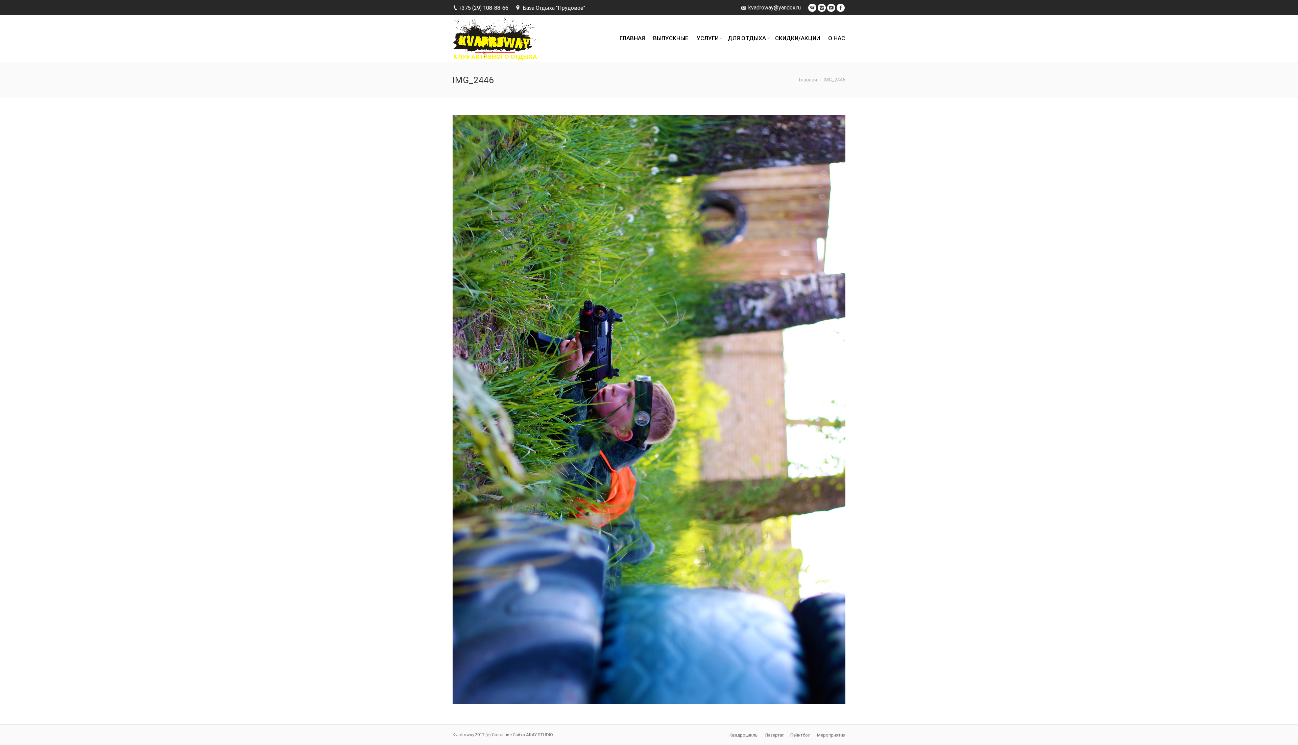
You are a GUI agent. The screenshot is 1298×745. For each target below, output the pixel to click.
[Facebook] (841, 8)
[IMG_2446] (649, 409)
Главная (808, 79)
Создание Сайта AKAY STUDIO (522, 734)
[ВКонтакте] (812, 8)
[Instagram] (822, 8)
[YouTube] (831, 8)
